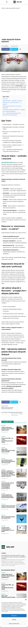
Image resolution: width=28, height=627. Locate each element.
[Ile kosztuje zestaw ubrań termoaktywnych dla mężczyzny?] (22, 462)
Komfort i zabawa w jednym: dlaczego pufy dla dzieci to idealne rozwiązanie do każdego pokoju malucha (8, 473)
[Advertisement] (14, 24)
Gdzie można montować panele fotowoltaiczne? (8, 506)
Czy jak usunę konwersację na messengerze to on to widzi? (7, 529)
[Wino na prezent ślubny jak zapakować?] (22, 519)
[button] (26, 599)
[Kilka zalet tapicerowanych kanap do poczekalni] (22, 451)
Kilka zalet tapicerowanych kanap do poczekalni (8, 450)
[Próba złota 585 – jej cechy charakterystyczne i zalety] (22, 440)
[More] (20, 49)
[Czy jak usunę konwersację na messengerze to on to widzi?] (22, 529)
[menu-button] (7, 2)
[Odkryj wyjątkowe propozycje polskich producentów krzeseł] (22, 497)
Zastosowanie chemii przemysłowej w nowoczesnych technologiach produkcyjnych (7, 485)
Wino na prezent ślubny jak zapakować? (8, 517)
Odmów (14, 619)
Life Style (3, 8)
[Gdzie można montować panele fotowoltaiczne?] (22, 508)
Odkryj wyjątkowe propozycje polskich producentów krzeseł (7, 496)
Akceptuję (14, 615)
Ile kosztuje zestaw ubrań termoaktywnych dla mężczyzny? (8, 461)
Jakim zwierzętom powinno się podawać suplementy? (7, 408)
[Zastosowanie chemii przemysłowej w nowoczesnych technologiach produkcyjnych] (22, 485)
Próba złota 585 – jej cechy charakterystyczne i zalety (7, 440)
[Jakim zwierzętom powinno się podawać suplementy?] (22, 429)
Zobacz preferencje (14, 623)
